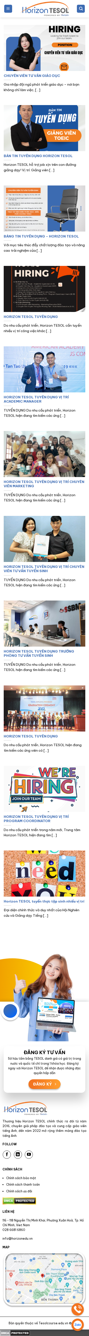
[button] (8, 9)
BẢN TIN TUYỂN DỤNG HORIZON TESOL (38, 156)
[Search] (81, 9)
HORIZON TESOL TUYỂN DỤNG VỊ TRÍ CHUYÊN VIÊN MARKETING (44, 484)
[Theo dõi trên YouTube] (29, 1155)
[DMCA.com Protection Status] (15, 1332)
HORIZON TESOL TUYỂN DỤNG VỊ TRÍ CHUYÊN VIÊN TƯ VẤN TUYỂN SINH (44, 569)
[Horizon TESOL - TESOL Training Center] (44, 8)
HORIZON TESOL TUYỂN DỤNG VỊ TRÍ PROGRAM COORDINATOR (36, 819)
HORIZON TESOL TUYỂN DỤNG (31, 317)
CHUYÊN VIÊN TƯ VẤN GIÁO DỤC (32, 76)
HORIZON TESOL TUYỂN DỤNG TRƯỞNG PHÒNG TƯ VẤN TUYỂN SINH (39, 653)
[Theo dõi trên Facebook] (7, 1155)
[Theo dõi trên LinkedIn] (18, 1155)
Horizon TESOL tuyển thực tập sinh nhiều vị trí (44, 901)
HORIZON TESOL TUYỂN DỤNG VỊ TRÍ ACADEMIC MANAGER (36, 399)
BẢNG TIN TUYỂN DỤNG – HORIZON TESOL (41, 236)
